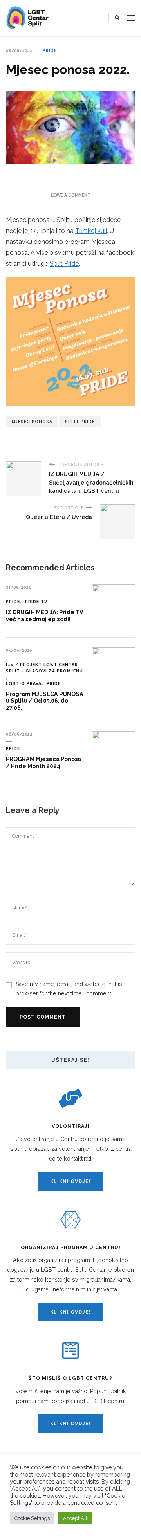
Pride (50, 50)
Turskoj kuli (91, 230)
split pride (80, 421)
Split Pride (64, 263)
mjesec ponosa (32, 421)
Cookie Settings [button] (32, 1518)
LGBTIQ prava (24, 683)
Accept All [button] (75, 1518)
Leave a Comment (70, 195)
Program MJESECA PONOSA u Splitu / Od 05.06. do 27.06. (44, 701)
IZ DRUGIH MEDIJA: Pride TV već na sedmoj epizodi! (44, 615)
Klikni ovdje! (70, 1181)
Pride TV (36, 601)
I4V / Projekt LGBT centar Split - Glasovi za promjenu (44, 667)
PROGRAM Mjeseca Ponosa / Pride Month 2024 (43, 762)
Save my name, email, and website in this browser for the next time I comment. (69, 988)
